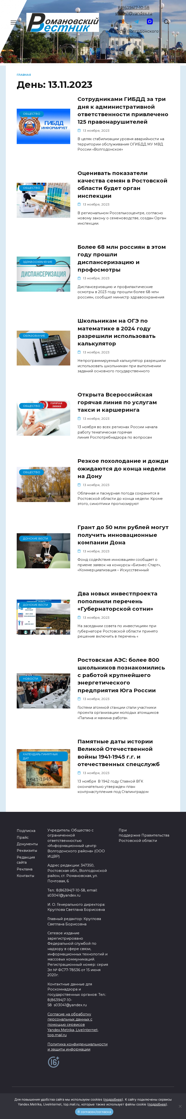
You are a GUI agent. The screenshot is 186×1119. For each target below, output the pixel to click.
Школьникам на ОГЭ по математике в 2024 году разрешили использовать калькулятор (116, 332)
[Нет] (180, 1106)
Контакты (25, 876)
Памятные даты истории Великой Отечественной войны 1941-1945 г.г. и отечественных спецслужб (119, 753)
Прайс (23, 837)
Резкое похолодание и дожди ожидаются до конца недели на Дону (123, 469)
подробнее (113, 1099)
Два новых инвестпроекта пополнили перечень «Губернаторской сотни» (117, 601)
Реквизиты (27, 850)
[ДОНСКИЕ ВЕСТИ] (43, 565)
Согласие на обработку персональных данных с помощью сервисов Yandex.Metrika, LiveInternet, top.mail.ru (72, 1024)
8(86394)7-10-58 (133, 7)
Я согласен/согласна (94, 1112)
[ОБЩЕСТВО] (43, 141)
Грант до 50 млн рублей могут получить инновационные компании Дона (123, 535)
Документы (27, 844)
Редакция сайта (26, 860)
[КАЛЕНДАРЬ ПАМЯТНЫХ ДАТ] (43, 785)
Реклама (24, 869)
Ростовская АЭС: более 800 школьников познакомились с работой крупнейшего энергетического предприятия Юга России (121, 675)
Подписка (26, 831)
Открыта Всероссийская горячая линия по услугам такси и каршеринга (117, 402)
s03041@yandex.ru (133, 13)
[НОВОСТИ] (43, 705)
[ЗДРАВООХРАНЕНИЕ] (43, 288)
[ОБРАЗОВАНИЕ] (43, 362)
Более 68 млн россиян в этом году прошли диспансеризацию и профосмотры (122, 258)
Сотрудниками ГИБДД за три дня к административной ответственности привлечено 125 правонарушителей (123, 110)
